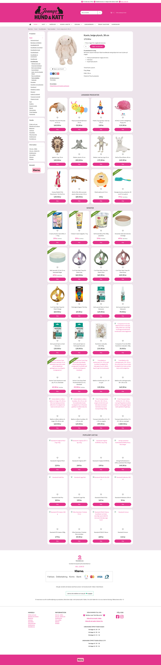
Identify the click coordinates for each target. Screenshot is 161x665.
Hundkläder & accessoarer (34, 55)
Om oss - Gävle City (34, 151)
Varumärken (89, 24)
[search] (100, 12)
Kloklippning (32, 136)
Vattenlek (33, 80)
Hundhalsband (34, 52)
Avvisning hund (35, 40)
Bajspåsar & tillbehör (36, 42)
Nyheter (31, 159)
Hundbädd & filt (35, 45)
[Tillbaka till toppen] (130, 662)
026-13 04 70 (124, 1)
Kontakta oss (32, 139)
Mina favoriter (33, 134)
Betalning (31, 128)
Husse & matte (65, 24)
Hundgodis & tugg (35, 50)
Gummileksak (34, 70)
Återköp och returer (34, 126)
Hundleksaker (34, 61)
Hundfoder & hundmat (36, 47)
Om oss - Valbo (33, 149)
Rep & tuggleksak (35, 76)
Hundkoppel (34, 59)
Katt (43, 24)
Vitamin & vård (34, 99)
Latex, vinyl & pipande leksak (37, 72)
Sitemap (31, 157)
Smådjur (53, 24)
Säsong (77, 24)
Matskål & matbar (35, 89)
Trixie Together (103, 24)
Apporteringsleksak (36, 65)
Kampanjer (116, 24)
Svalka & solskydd (35, 94)
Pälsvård (33, 92)
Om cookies (32, 155)
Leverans (31, 130)
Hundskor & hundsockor (37, 84)
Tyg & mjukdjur (35, 78)
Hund (35, 24)
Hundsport (33, 87)
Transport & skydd (35, 97)
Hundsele (33, 82)
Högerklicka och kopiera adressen (59, 86)
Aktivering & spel (35, 63)
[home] (30, 24)
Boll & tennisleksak (36, 68)
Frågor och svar (33, 124)
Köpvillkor (32, 132)
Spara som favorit (58, 69)
